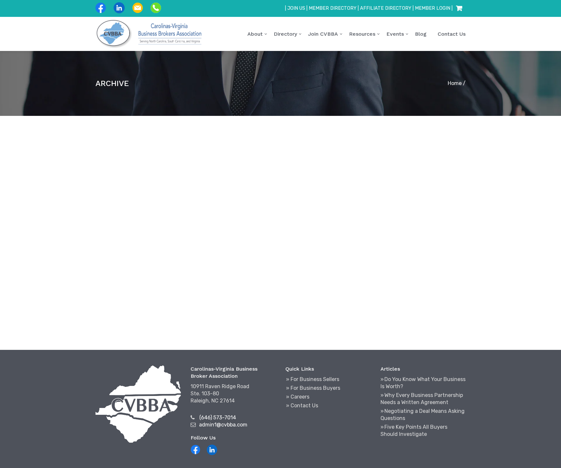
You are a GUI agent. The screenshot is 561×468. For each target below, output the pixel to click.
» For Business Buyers (313, 388)
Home (455, 83)
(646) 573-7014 (217, 417)
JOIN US (296, 8)
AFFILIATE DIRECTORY (385, 8)
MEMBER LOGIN (432, 8)
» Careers (297, 397)
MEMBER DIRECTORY (332, 8)
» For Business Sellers (312, 379)
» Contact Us (302, 405)
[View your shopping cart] (459, 8)
